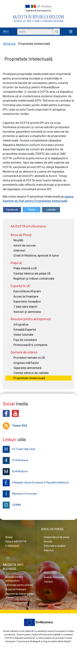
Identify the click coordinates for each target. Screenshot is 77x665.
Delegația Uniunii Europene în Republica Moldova (37, 483)
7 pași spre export (25, 306)
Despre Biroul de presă (56, 537)
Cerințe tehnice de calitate (31, 373)
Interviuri (19, 250)
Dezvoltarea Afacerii (27, 291)
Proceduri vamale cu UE (29, 357)
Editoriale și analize (55, 545)
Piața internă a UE (25, 268)
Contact (48, 581)
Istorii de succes (24, 245)
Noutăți (18, 240)
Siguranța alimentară (27, 368)
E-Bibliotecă (12, 545)
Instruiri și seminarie (27, 312)
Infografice (20, 324)
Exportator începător (27, 301)
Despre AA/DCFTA (15, 541)
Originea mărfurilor (26, 363)
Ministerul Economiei (21, 494)
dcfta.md (9, 43)
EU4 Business (16, 460)
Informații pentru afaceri (19, 585)
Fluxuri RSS (19, 425)
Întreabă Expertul (24, 329)
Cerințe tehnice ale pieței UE (32, 273)
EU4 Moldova (16, 471)
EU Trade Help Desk (19, 449)
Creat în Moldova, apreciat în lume (36, 255)
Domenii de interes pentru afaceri (20, 595)
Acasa (9, 537)
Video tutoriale (23, 334)
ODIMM (12, 505)
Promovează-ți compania (30, 345)
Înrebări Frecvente (54, 577)
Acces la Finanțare (25, 296)
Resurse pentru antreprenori (14, 578)
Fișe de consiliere (25, 340)
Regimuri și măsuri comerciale (33, 278)
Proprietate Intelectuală (29, 378)
